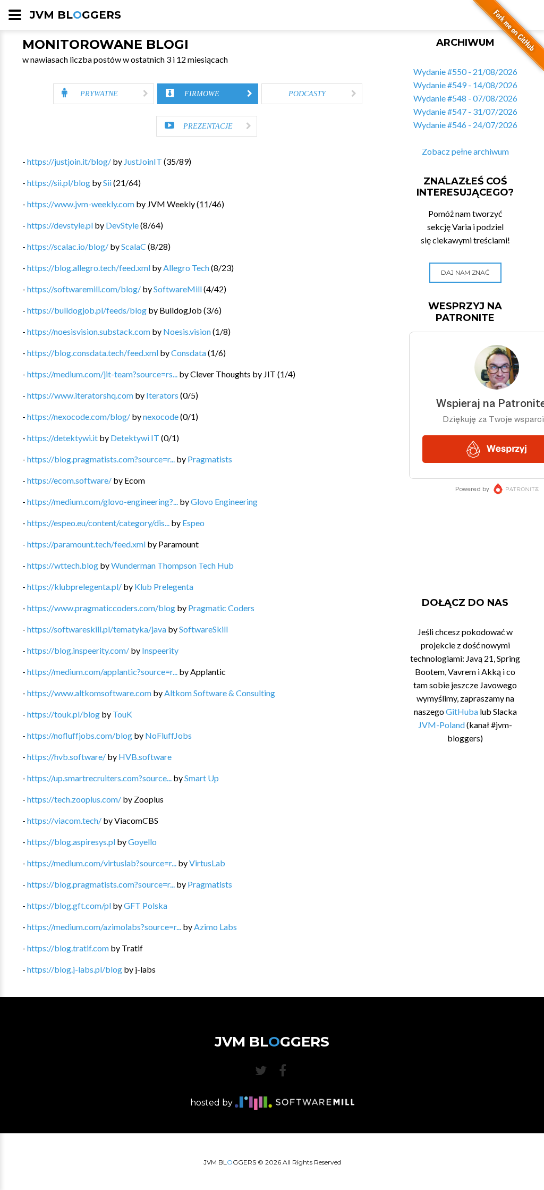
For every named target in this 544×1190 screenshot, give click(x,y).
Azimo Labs (215, 927)
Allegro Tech (186, 268)
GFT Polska (145, 905)
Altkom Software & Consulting (219, 693)
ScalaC (133, 246)
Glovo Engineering (224, 501)
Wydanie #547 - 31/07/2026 (465, 111)
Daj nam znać (465, 272)
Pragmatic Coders (221, 608)
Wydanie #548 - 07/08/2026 (465, 98)
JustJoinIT (143, 161)
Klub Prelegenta (163, 586)
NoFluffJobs (168, 735)
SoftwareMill (178, 289)
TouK (122, 714)
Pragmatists (210, 459)
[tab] (103, 93)
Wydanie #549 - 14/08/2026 (465, 85)
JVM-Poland (441, 725)
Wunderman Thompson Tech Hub (172, 565)
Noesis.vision (187, 331)
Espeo (193, 523)
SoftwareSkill (203, 629)
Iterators (162, 395)
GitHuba (462, 711)
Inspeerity (160, 650)
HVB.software (145, 757)
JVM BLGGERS (75, 15)
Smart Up (201, 778)
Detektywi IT (134, 438)
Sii (107, 183)
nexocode (160, 416)
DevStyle (122, 225)
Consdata (188, 353)
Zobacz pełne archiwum (465, 151)
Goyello (142, 842)
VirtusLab (207, 863)
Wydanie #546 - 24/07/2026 (465, 125)
